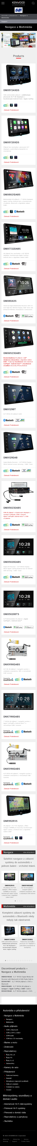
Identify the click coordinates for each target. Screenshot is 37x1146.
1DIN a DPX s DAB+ (13, 1033)
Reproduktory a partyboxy (16, 1117)
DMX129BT (9, 409)
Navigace (8, 852)
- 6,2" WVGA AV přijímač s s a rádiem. (16, 987)
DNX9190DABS (11, 664)
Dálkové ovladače (12, 1084)
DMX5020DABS (12, 562)
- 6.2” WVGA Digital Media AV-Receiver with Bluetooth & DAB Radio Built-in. (17, 978)
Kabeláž (9, 1078)
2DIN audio (10, 1036)
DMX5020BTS (11, 614)
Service (26, 1139)
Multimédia (9, 906)
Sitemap (5, 1141)
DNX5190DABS (11, 769)
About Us (6, 1139)
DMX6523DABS (12, 353)
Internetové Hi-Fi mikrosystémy (18, 1104)
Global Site (16, 1139)
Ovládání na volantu (12, 1087)
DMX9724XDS (11, 90)
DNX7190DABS (11, 716)
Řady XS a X (10, 1055)
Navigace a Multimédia (14, 1015)
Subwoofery (10, 1063)
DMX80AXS (9, 301)
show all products (29, 852)
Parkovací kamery (12, 1075)
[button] (2, 3)
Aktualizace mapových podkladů (17, 1081)
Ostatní (8, 1090)
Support (14, 1141)
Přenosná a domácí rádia (15, 1112)
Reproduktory (10, 1051)
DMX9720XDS (11, 142)
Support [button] (4, 21)
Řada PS (9, 1058)
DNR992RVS (10, 821)
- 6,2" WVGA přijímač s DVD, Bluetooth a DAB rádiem (17, 992)
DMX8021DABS (11, 194)
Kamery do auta (11, 1067)
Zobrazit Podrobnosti (11, 110)
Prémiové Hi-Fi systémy (14, 1108)
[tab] (15, 900)
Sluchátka (8, 1121)
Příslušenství (9, 1071)
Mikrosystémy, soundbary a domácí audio (17, 1097)
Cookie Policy (25, 1141)
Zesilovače (8, 1047)
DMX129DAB (10, 457)
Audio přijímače (10, 1026)
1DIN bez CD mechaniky (14, 1038)
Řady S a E (10, 1060)
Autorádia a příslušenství (9, 16)
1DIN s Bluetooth (12, 1030)
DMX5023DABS (12, 508)
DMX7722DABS (12, 249)
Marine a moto (10, 1042)
